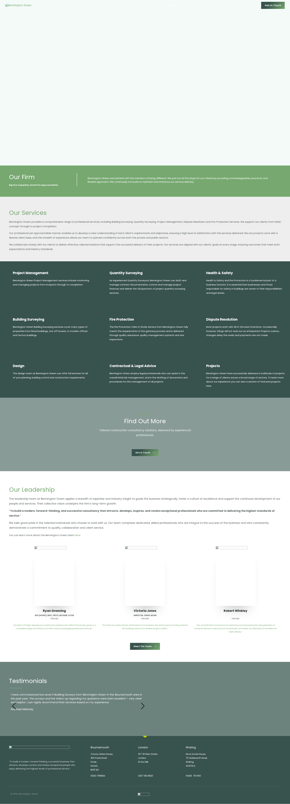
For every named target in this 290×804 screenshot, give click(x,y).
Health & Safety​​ (219, 273)
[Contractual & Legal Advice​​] (104, 367)
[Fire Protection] (104, 320)
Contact (250, 5)
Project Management (30, 273)
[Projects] (201, 367)
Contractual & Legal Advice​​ (133, 366)
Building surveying (28, 319)
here (77, 535)
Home (170, 5)
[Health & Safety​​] (201, 274)
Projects (234, 5)
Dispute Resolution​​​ (222, 319)
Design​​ (18, 366)
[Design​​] (8, 367)
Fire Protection (122, 319)
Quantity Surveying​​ (126, 273)
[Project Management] (8, 274)
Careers (219, 5)
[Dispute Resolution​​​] (201, 320)
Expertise (200, 5)
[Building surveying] (8, 320)
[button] (273, 5)
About (183, 5)
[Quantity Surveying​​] (104, 274)
